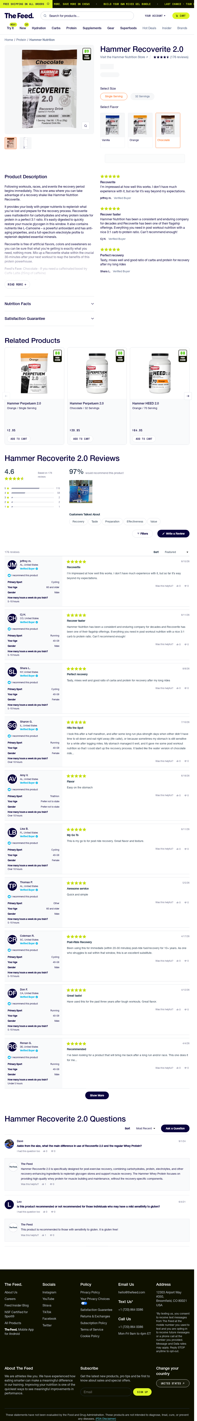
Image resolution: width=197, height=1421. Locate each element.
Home (9, 40)
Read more (15, 284)
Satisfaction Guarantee (25, 318)
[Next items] (188, 396)
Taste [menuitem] (95, 521)
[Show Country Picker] (48, 4)
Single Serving (114, 96)
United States (171, 1383)
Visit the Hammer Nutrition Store (122, 57)
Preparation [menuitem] (112, 521)
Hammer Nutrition (42, 40)
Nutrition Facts (18, 303)
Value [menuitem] (153, 521)
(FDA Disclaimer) (106, 1418)
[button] (170, 57)
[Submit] (45, 16)
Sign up (142, 1392)
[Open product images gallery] (85, 126)
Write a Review (177, 534)
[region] (97, 4)
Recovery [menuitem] (78, 521)
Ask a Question (177, 1129)
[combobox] (87, 16)
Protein (21, 40)
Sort (156, 552)
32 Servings (142, 96)
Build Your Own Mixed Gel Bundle (108, 4)
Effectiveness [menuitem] (135, 521)
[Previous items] (6, 396)
